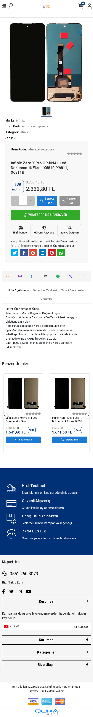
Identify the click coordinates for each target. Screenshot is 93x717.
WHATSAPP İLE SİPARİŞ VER (47, 215)
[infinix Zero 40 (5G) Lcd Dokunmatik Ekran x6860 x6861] (69, 393)
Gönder (83, 627)
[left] (5, 416)
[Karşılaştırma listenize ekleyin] (46, 276)
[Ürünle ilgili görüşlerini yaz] (34, 276)
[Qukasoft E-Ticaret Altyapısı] (46, 712)
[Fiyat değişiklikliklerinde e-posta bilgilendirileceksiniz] (59, 276)
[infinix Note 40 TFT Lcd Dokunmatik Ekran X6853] (23, 393)
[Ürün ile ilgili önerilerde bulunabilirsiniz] (84, 276)
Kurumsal (46, 601)
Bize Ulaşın (46, 665)
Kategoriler (46, 652)
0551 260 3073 (23, 573)
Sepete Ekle (49, 201)
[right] (88, 416)
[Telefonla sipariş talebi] (72, 276)
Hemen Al (71, 201)
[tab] (18, 290)
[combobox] (7, 626)
